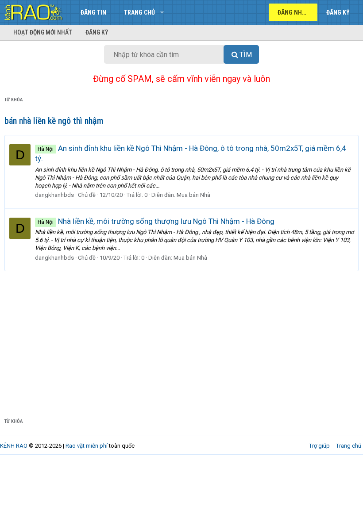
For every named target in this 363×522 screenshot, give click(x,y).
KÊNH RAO (13, 445)
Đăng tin (93, 12)
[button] (161, 12)
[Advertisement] (181, 337)
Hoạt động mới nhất (42, 32)
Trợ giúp (319, 445)
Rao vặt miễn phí (87, 445)
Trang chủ (139, 12)
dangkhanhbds (54, 195)
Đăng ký (96, 32)
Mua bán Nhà (193, 195)
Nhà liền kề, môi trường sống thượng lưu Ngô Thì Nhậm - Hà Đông (156, 221)
